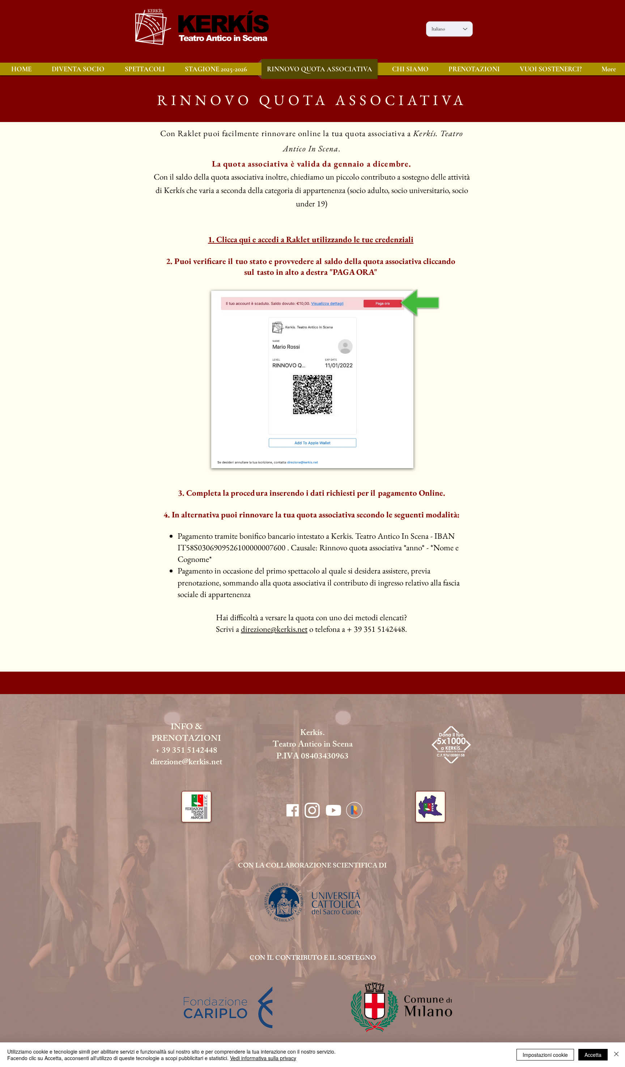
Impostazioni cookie (545, 1054)
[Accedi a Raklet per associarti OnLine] (354, 810)
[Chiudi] (616, 1054)
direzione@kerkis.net (274, 628)
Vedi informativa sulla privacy (263, 1058)
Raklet (189, 133)
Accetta (592, 1054)
